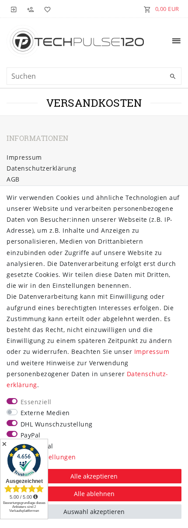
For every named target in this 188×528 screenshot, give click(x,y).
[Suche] (172, 76)
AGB (13, 179)
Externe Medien (45, 413)
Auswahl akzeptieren (94, 511)
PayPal (31, 435)
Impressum (24, 157)
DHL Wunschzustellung (57, 424)
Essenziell (36, 402)
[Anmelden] (14, 8)
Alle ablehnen (94, 494)
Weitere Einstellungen (41, 457)
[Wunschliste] (46, 8)
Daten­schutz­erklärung (41, 168)
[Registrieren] (30, 8)
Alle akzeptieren (94, 476)
